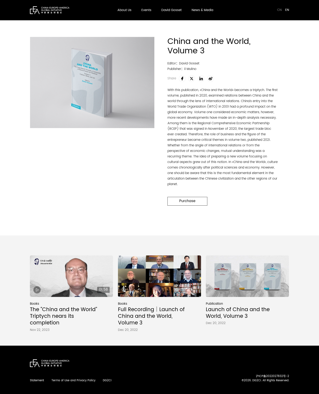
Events (146, 10)
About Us (124, 10)
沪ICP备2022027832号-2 (272, 376)
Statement (37, 380)
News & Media (202, 10)
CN (280, 10)
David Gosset (171, 10)
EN (287, 10)
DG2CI (107, 380)
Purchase (187, 201)
